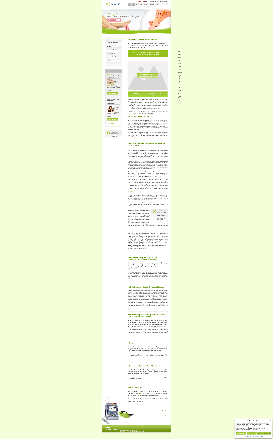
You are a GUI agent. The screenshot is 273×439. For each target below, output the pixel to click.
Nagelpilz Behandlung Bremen (138, 431)
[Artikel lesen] (112, 93)
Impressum (260, 436)
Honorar (109, 64)
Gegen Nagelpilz (111, 53)
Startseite (131, 4)
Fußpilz (109, 60)
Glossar (130, 431)
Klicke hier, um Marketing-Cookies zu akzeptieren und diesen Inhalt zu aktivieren (148, 75)
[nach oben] (165, 415)
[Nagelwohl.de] (113, 3)
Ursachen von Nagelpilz (112, 42)
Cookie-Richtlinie (247, 436)
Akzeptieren (241, 433)
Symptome (109, 46)
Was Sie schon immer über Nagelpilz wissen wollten (152, 1)
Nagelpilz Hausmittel (112, 56)
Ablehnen (251, 433)
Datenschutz (255, 436)
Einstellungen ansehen (264, 433)
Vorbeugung (143, 393)
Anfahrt (152, 4)
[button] (270, 420)
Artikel (158, 4)
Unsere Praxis (139, 4)
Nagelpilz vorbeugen (112, 49)
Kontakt (146, 4)
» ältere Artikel (110, 123)
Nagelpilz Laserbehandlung (113, 39)
